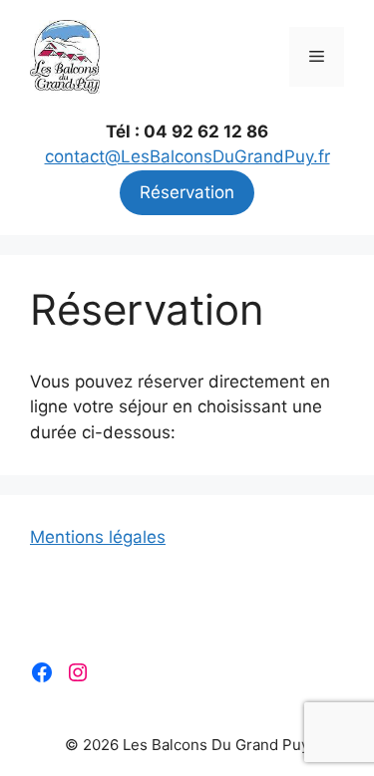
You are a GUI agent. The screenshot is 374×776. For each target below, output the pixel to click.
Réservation (187, 192)
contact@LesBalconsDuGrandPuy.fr (187, 156)
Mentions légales (98, 537)
